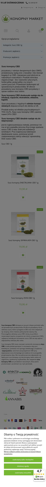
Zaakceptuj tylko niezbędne (23, 460)
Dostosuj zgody (23, 466)
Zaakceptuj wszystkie (23, 473)
